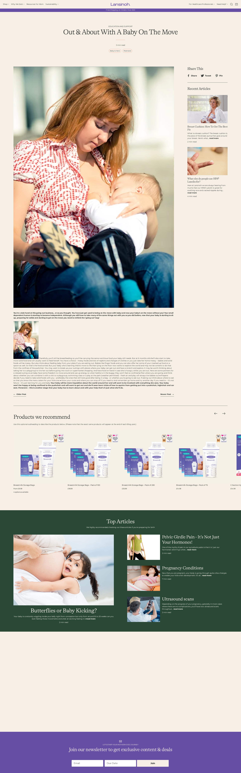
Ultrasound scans (178, 599)
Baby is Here (115, 51)
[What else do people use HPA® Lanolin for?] (207, 161)
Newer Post (165, 394)
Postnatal (127, 51)
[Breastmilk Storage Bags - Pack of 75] (202, 456)
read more (214, 138)
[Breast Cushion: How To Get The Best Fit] (207, 109)
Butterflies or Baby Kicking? (64, 611)
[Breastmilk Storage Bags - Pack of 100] (94, 456)
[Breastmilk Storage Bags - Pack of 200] (148, 456)
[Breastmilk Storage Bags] (40, 456)
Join (153, 763)
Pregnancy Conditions (182, 568)
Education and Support (120, 26)
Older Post (21, 394)
